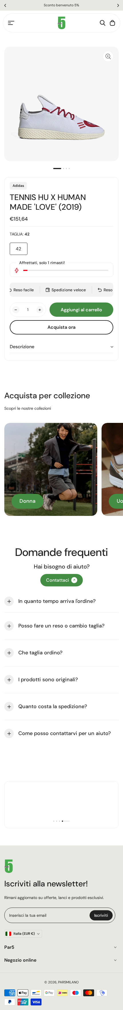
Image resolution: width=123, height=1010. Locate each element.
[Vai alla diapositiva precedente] (5, 5)
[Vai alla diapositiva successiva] (118, 5)
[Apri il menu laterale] (11, 23)
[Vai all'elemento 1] (57, 168)
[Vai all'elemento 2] (63, 168)
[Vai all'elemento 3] (66, 168)
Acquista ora (61, 327)
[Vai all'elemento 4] (69, 168)
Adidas (18, 185)
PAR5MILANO (68, 982)
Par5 (9, 947)
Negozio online (20, 960)
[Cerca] (103, 23)
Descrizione (22, 347)
